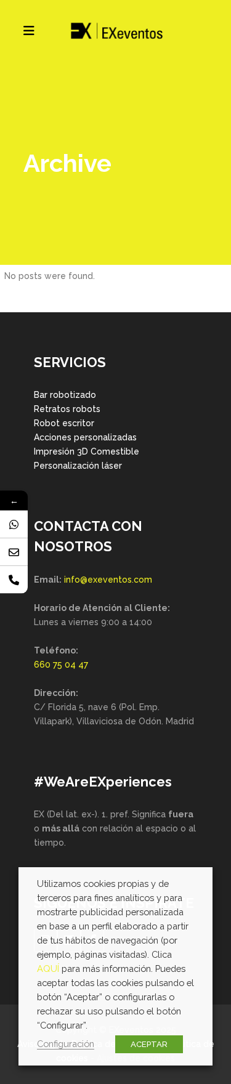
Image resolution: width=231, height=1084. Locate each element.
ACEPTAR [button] (149, 1044)
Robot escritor (64, 423)
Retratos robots (67, 409)
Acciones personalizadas (85, 437)
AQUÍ (48, 968)
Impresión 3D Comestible (86, 451)
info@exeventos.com (108, 579)
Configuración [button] (65, 1043)
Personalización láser (78, 466)
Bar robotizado (65, 395)
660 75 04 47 (61, 664)
